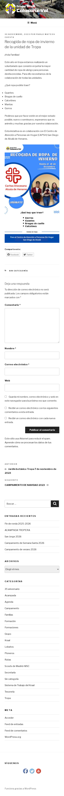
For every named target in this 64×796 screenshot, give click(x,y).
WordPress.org (13, 737)
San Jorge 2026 (13, 536)
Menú (34, 22)
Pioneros (9, 653)
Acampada (10, 595)
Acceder (9, 717)
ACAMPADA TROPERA (17, 530)
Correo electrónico (17, 364)
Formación (10, 621)
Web (7, 380)
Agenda (9, 601)
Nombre (10, 348)
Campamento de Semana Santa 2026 (24, 543)
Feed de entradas (14, 724)
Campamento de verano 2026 (21, 549)
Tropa (8, 698)
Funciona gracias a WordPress (20, 788)
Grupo (8, 634)
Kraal (7, 640)
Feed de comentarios (16, 730)
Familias (9, 614)
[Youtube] (38, 773)
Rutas (8, 659)
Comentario (13, 305)
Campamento (12, 608)
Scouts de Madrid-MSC (17, 666)
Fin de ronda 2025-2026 (18, 523)
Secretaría (10, 672)
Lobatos (9, 646)
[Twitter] (32, 773)
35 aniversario (12, 589)
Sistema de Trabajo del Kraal (19, 685)
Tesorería (9, 691)
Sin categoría (18, 271)
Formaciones (11, 627)
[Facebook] (25, 773)
